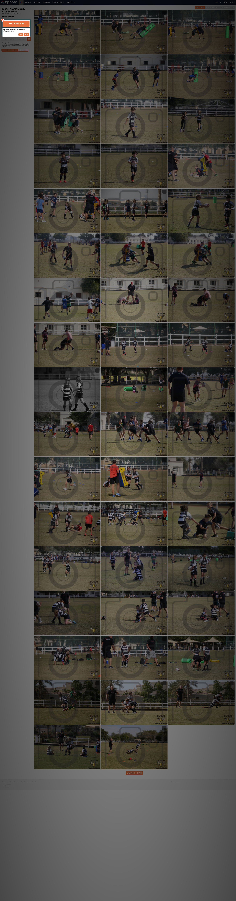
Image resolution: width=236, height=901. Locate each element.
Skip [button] (21, 34)
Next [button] (26, 34)
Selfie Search (16, 23)
